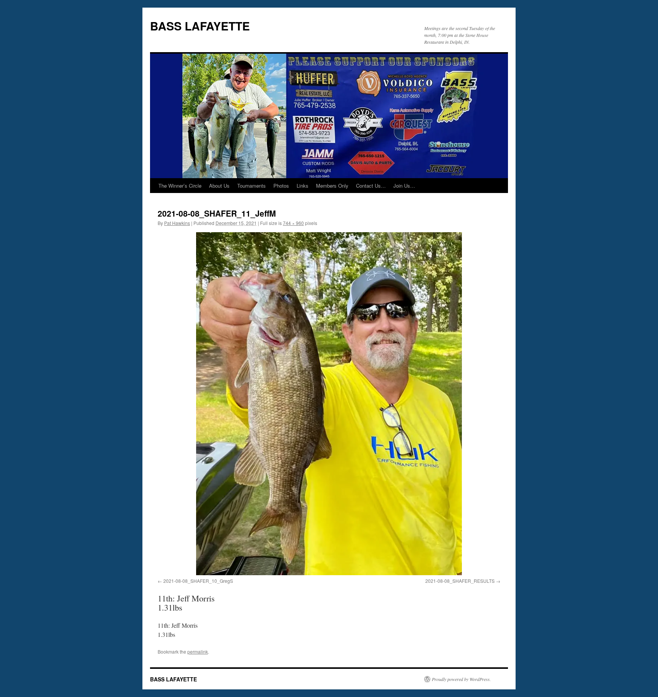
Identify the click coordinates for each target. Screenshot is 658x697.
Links (302, 185)
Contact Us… (371, 185)
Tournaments (251, 185)
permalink (197, 651)
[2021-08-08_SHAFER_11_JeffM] (329, 403)
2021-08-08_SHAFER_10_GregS (198, 580)
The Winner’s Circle (179, 185)
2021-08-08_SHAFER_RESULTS (460, 580)
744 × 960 (293, 223)
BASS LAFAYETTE (200, 26)
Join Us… (404, 185)
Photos (281, 185)
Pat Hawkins (177, 223)
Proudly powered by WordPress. (461, 679)
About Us (219, 185)
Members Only (332, 185)
